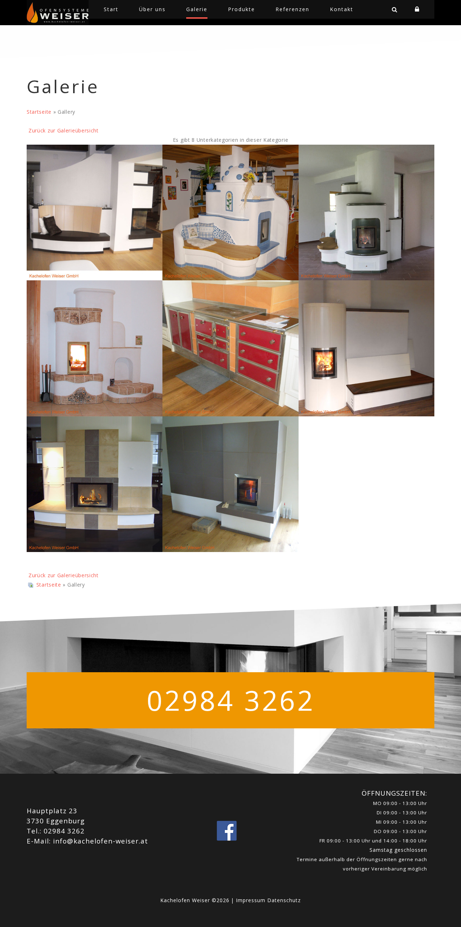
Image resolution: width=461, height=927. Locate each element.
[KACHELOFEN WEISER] (58, 12)
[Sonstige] (230, 484)
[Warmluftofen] (94, 484)
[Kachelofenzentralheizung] (366, 212)
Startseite (39, 111)
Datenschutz (284, 900)
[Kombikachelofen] (94, 348)
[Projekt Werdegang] (94, 212)
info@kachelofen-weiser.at (100, 840)
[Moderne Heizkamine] (366, 348)
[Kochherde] (230, 348)
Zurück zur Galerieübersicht (63, 130)
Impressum (251, 900)
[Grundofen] (230, 212)
